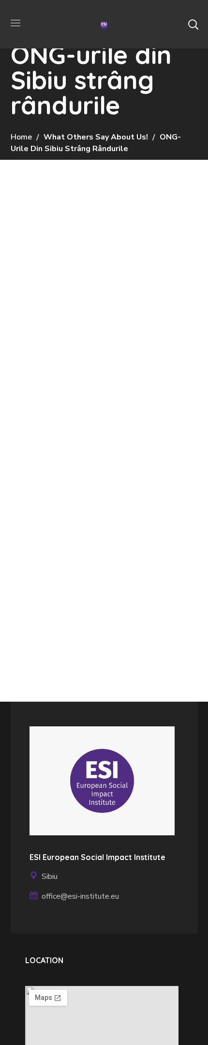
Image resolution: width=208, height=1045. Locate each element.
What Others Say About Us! (96, 137)
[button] (193, 24)
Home (21, 137)
